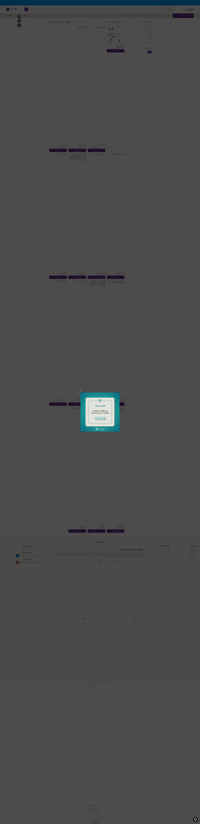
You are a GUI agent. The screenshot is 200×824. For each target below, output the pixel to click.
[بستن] (81, 390)
